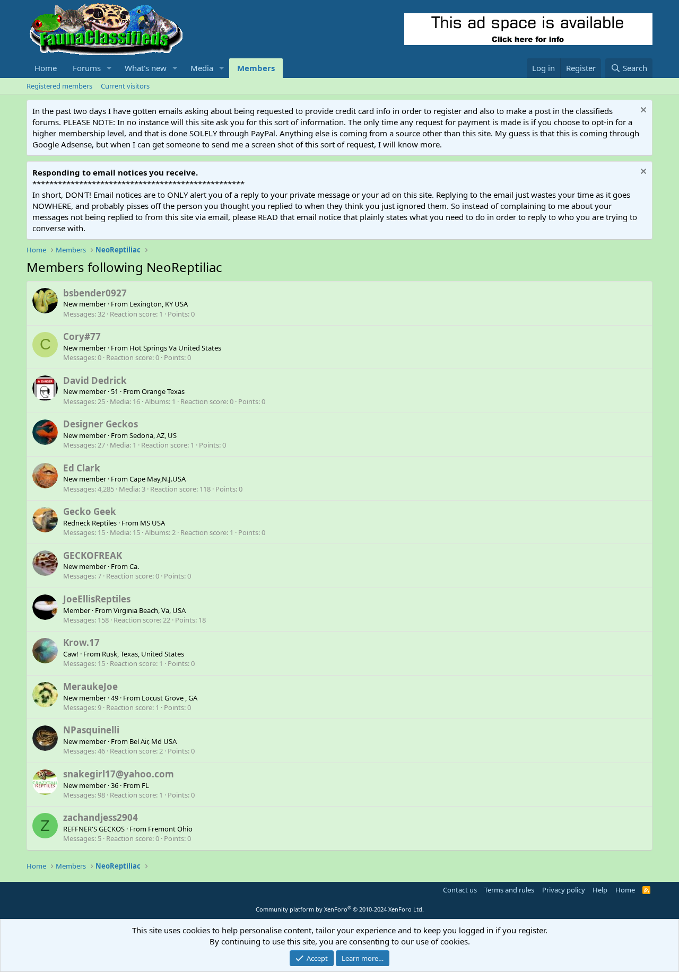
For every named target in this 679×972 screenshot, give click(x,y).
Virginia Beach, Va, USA (150, 610)
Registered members (59, 86)
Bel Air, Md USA (153, 741)
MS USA (152, 523)
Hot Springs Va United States (175, 348)
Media (201, 68)
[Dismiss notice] (642, 111)
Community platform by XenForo (340, 909)
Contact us (460, 890)
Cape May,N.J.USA (157, 479)
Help (600, 890)
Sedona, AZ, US (153, 435)
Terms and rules (509, 890)
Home (45, 68)
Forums (87, 68)
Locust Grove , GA (169, 698)
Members (256, 68)
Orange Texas (163, 391)
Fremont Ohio (170, 829)
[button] (109, 68)
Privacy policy (563, 890)
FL (145, 785)
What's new (146, 68)
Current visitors (125, 86)
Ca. (134, 566)
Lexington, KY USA (158, 304)
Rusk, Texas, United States (143, 654)
